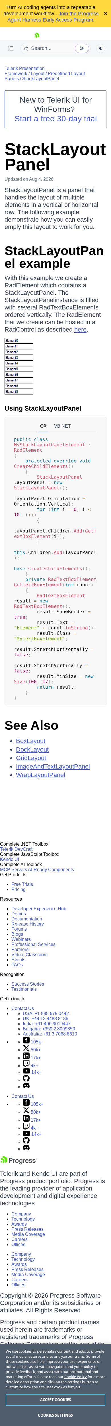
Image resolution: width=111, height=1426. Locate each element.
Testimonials (24, 989)
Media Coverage (28, 1234)
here (80, 329)
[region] (55, 1385)
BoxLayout (30, 740)
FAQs (17, 964)
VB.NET (62, 426)
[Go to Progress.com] (18, 1162)
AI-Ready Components (51, 869)
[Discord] (26, 1086)
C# (43, 426)
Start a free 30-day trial (56, 118)
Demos (18, 913)
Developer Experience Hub (38, 908)
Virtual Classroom (29, 954)
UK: (45, 1018)
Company (21, 1213)
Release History (27, 924)
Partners (19, 949)
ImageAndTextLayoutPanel (53, 766)
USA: (46, 1013)
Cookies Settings (55, 1415)
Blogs (17, 934)
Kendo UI (9, 859)
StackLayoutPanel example (54, 257)
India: (47, 1023)
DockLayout (32, 749)
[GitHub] (26, 1080)
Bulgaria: (49, 1028)
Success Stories (27, 984)
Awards (19, 1224)
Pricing (18, 889)
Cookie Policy (75, 1376)
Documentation (26, 918)
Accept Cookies (55, 1399)
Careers (19, 1239)
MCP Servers (13, 869)
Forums (19, 929)
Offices (18, 1244)
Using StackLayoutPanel (43, 408)
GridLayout (31, 757)
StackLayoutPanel (40, 78)
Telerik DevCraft (16, 849)
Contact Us (22, 1008)
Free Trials (22, 884)
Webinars (21, 939)
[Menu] (11, 48)
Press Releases (27, 1229)
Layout (37, 73)
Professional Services (33, 944)
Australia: (50, 1034)
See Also (31, 725)
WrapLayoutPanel (40, 774)
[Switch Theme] (100, 48)
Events (18, 959)
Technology (23, 1219)
